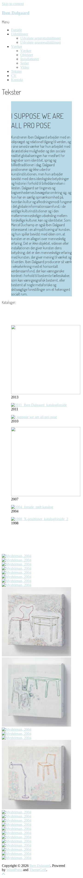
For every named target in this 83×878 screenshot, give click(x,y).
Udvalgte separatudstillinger (40, 38)
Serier (24, 63)
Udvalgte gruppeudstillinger (40, 42)
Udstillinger (19, 34)
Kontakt (17, 80)
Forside (16, 30)
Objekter (26, 55)
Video (24, 67)
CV (13, 76)
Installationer (29, 59)
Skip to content (13, 4)
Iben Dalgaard (16, 12)
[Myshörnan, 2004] (16, 556)
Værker (16, 46)
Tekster (16, 71)
